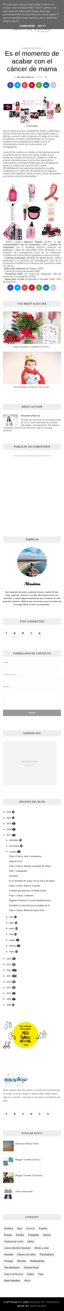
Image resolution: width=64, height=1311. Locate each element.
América (8, 1228)
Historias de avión (13, 1241)
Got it (42, 26)
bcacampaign (32, 126)
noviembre (14, 846)
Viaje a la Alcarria (13, 1274)
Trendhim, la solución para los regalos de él (29, 905)
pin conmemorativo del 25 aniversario (32, 243)
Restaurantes (37, 1261)
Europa (8, 1235)
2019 (9, 823)
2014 (9, 970)
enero (12, 951)
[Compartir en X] (17, 85)
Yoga (40, 1274)
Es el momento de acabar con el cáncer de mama (31, 881)
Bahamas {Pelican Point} (27, 1143)
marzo (12, 940)
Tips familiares (11, 1267)
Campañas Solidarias (32, 48)
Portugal (8, 1261)
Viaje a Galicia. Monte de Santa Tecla (26, 910)
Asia (19, 1228)
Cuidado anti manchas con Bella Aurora (27, 890)
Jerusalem (13, 876)
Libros (30, 1241)
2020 (9, 818)
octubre (13, 851)
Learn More (27, 26)
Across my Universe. (44, 1302)
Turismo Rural (31, 1267)
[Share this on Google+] (25, 85)
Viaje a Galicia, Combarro (21, 895)
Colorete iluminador (15, 258)
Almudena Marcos (25, 77)
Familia (20, 1235)
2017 (9, 835)
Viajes (30, 1274)
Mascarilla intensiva (14, 268)
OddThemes (38, 1306)
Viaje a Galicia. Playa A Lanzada (24, 885)
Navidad (8, 1254)
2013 (9, 976)
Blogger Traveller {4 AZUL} (27, 1159)
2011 (9, 987)
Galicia (46, 1235)
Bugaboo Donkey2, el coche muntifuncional (30, 900)
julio (11, 917)
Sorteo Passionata (24, 1191)
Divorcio (30, 1228)
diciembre (14, 840)
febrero (13, 946)
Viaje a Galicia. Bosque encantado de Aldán (29, 866)
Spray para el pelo (15, 279)
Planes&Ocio (47, 1254)
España (43, 1228)
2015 (9, 964)
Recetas (21, 1261)
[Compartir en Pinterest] (53, 85)
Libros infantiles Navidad (17, 1248)
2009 (9, 999)
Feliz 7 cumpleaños (18, 871)
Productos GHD (14, 274)
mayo (12, 928)
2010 (9, 993)
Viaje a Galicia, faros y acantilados (25, 856)
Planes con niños (26, 1254)
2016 (9, 958)
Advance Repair (33, 242)
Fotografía (33, 1235)
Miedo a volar (42, 1248)
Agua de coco (15, 861)
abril (11, 934)
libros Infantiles (12, 1280)
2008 (9, 1005)
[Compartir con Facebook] (10, 85)
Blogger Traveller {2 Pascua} (28, 1175)
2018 (9, 829)
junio (12, 922)
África (27, 1280)
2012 (9, 982)
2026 (9, 812)
